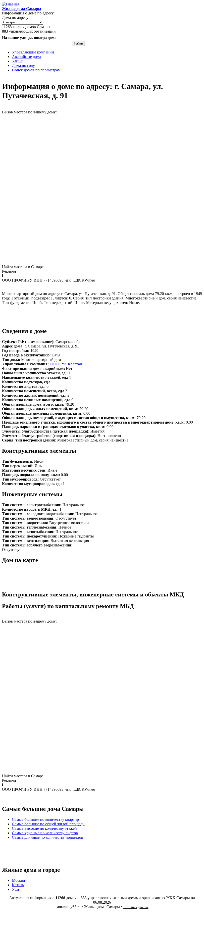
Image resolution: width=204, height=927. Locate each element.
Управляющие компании (33, 52)
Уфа (15, 889)
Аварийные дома (26, 56)
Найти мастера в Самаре (23, 267)
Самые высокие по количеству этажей (44, 828)
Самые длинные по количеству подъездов (47, 837)
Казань (18, 885)
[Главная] (10, 4)
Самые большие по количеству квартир (45, 819)
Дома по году (23, 65)
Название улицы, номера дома (29, 38)
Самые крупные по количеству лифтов (45, 833)
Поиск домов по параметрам (36, 70)
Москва (18, 880)
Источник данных (136, 907)
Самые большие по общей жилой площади (48, 824)
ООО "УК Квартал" (67, 364)
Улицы (17, 61)
